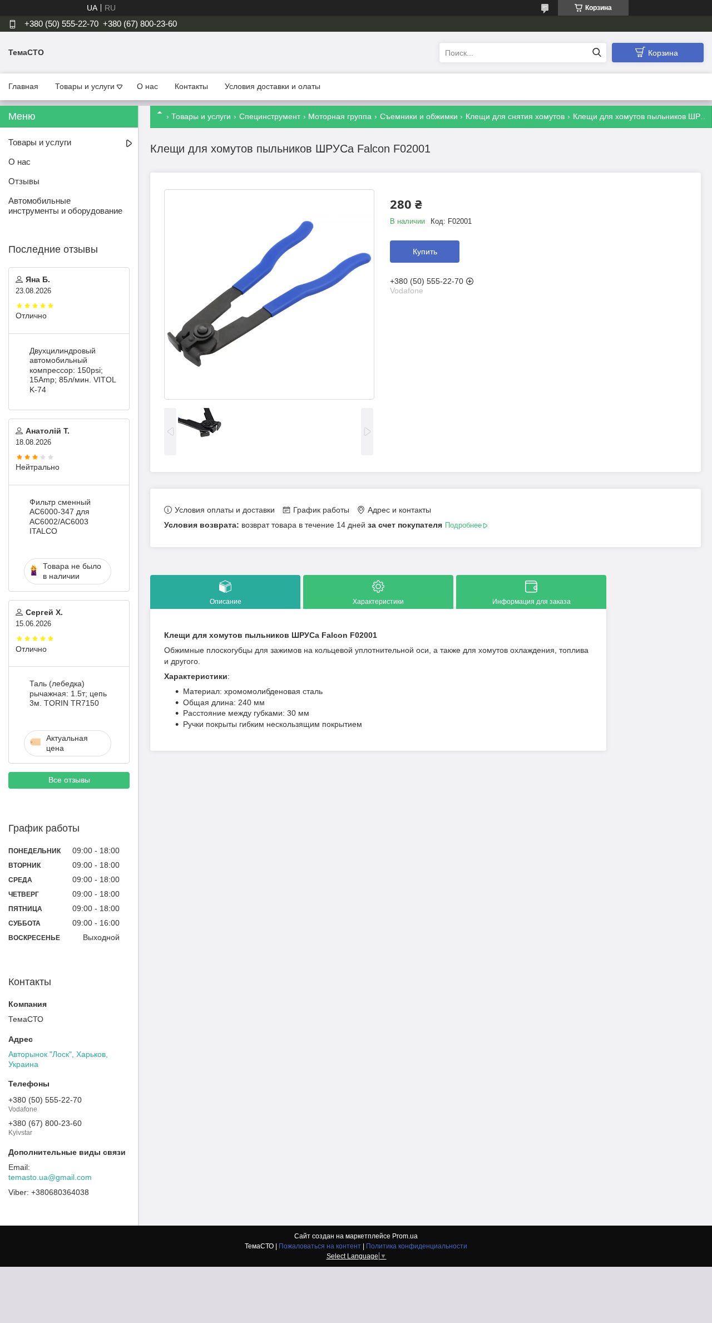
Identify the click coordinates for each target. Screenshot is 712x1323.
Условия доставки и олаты (272, 86)
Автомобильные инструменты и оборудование (65, 206)
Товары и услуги (85, 86)
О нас (147, 86)
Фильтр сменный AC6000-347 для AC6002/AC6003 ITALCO (60, 517)
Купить (425, 251)
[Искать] (596, 52)
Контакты (191, 86)
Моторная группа (340, 116)
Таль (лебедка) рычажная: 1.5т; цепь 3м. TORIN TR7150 (68, 693)
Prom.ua (405, 1236)
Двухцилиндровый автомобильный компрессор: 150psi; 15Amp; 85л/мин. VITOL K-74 (72, 370)
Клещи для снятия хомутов (515, 116)
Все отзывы (69, 779)
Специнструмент (269, 116)
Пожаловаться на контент (320, 1246)
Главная (23, 86)
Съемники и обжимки (419, 116)
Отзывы (23, 181)
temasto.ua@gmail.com (50, 1177)
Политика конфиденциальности (416, 1246)
